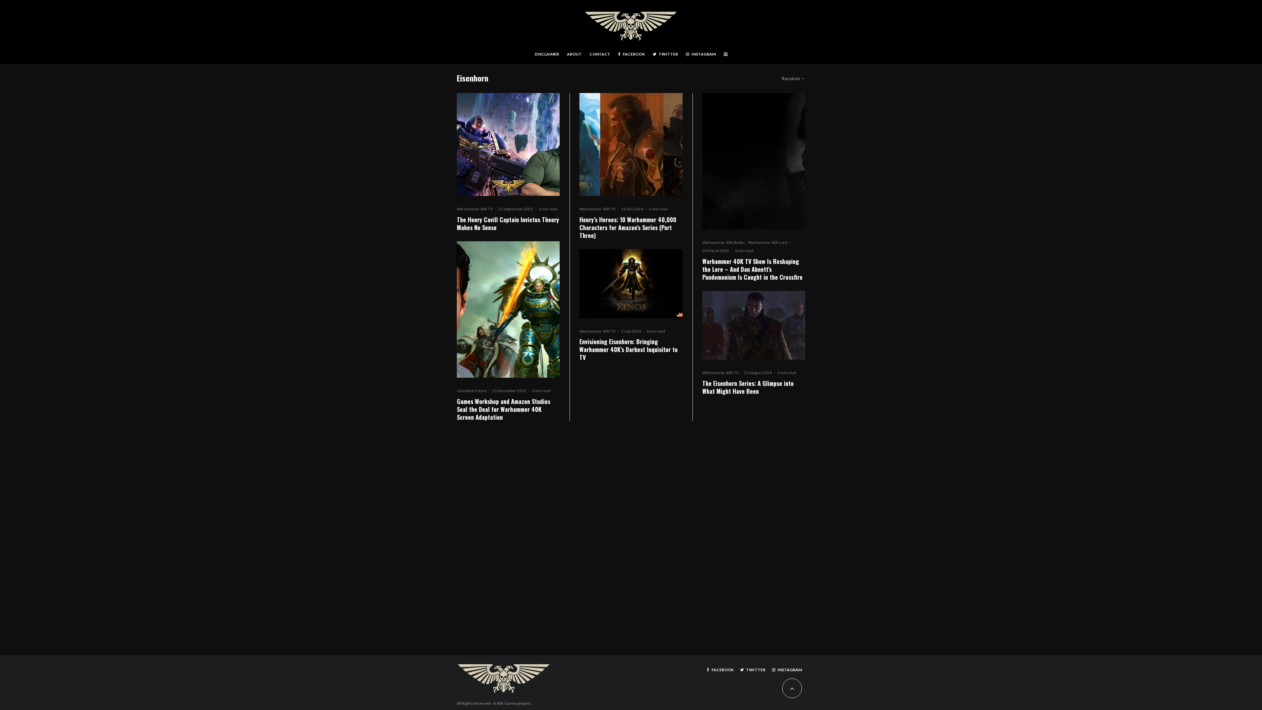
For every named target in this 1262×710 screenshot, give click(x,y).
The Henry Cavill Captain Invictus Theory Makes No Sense (508, 223)
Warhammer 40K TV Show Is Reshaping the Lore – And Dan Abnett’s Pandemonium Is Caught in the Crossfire (752, 269)
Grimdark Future (472, 390)
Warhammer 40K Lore (767, 242)
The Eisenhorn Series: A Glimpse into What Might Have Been (748, 387)
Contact (600, 54)
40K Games (507, 703)
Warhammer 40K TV (475, 208)
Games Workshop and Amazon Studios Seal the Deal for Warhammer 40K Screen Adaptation (503, 409)
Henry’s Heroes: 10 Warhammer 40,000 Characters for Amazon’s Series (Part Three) (627, 227)
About (574, 54)
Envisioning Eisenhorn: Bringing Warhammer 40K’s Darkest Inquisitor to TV (628, 349)
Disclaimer (547, 54)
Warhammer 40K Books (723, 242)
